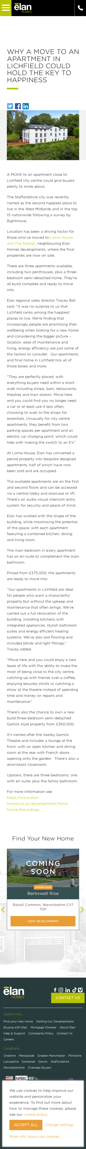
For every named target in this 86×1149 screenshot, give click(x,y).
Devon (42, 1061)
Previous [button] (3, 909)
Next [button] (82, 909)
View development (43, 921)
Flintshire (74, 1055)
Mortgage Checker (44, 1027)
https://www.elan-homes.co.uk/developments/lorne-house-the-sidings (38, 804)
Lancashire (11, 1061)
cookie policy (35, 1114)
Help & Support (14, 1033)
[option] (43, 893)
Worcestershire (14, 1067)
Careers (8, 1039)
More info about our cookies (34, 1137)
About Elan (67, 1027)
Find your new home (18, 1021)
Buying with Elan (15, 1027)
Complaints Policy (41, 1033)
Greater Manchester (51, 1055)
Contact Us (68, 998)
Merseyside (26, 1055)
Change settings (59, 1125)
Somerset (28, 1061)
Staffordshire (60, 1061)
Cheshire (9, 1055)
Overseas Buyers (39, 1067)
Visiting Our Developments (55, 1021)
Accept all (26, 1125)
